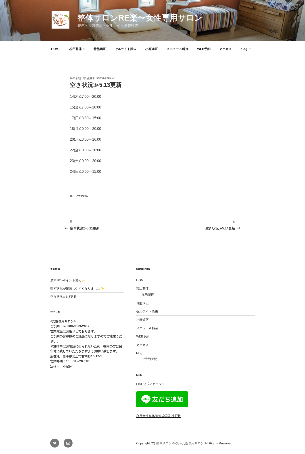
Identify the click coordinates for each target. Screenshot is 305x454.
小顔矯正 (151, 49)
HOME (56, 49)
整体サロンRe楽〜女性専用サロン (140, 17)
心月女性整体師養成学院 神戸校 (158, 416)
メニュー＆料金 (177, 49)
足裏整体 (148, 294)
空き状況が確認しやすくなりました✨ (77, 288)
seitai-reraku (105, 78)
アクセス (225, 49)
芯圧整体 (75, 49)
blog (243, 49)
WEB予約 (204, 49)
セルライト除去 (126, 49)
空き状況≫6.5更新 (63, 296)
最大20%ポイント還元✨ (67, 280)
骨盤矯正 (100, 49)
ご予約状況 (82, 196)
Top (294, 443)
